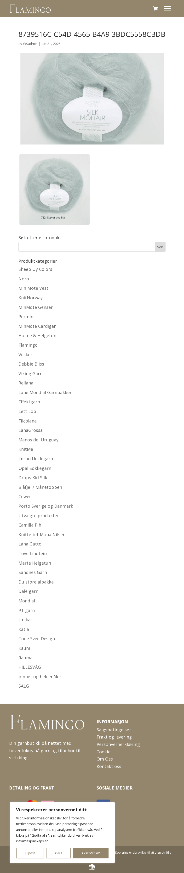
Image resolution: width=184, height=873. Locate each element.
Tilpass (30, 853)
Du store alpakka (36, 582)
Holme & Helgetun (37, 335)
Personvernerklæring (118, 744)
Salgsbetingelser (114, 730)
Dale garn (28, 591)
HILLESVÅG (29, 667)
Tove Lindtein (32, 553)
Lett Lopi (27, 411)
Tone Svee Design (36, 638)
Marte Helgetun (34, 563)
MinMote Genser (35, 307)
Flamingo (28, 345)
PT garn (26, 610)
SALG (23, 686)
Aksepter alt (90, 853)
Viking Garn (30, 373)
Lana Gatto (29, 544)
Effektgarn (29, 402)
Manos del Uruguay (38, 440)
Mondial (26, 601)
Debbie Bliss (31, 364)
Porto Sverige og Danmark (45, 506)
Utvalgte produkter (38, 515)
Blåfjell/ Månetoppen (40, 487)
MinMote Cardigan (37, 326)
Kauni (24, 648)
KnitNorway (30, 297)
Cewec (24, 496)
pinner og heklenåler (39, 676)
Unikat (25, 620)
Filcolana (27, 421)
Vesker (25, 354)
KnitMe (25, 449)
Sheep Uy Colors (35, 269)
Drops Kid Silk (32, 477)
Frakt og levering (114, 737)
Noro (23, 279)
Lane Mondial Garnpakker (45, 392)
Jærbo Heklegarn (35, 459)
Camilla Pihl (30, 525)
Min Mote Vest (33, 288)
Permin (25, 316)
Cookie (103, 752)
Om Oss (105, 759)
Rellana (25, 383)
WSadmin (30, 43)
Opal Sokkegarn (34, 468)
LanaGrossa (30, 430)
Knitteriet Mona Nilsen (41, 534)
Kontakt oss (109, 766)
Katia (23, 629)
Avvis (58, 853)
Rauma (25, 658)
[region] (62, 832)
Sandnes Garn (32, 572)
